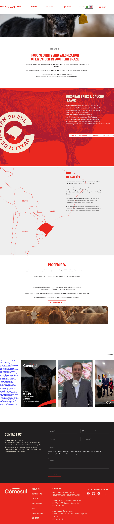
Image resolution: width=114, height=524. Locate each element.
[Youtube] (88, 493)
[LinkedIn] (104, 493)
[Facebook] (98, 493)
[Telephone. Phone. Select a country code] (84, 431)
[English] (91, 7)
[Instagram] (93, 493)
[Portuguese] (87, 7)
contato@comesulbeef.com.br (63, 492)
